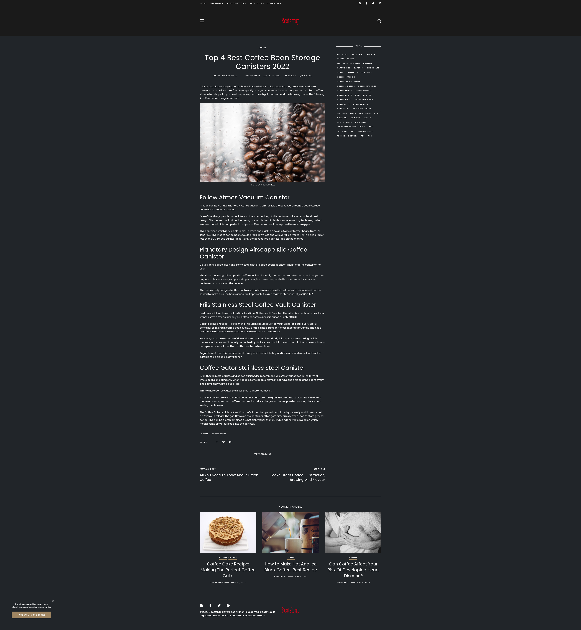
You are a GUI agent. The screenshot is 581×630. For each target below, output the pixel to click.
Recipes (232, 557)
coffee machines (367, 86)
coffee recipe (344, 95)
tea (362, 136)
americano (358, 54)
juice (362, 127)
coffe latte (343, 104)
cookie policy (44, 607)
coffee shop (344, 99)
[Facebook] (366, 3)
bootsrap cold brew (348, 63)
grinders (356, 118)
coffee (204, 434)
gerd (376, 113)
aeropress (342, 54)
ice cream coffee (346, 127)
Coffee (262, 47)
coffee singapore (363, 99)
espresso (342, 113)
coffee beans (219, 434)
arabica (371, 54)
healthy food (344, 122)
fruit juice (365, 113)
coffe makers (360, 104)
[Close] (53, 601)
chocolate (373, 68)
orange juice (365, 131)
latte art (342, 131)
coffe (340, 72)
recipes (341, 136)
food (353, 113)
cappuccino (344, 68)
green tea (342, 118)
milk (353, 131)
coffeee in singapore (348, 81)
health (367, 118)
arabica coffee (345, 59)
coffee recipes (363, 95)
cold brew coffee (361, 108)
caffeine (368, 63)
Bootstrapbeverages (225, 75)
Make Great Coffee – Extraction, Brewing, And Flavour (298, 477)
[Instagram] (359, 3)
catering (359, 68)
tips (370, 136)
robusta (353, 136)
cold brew (343, 108)
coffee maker (344, 90)
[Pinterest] (379, 3)
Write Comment (262, 454)
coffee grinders (346, 86)
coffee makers (363, 90)
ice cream (360, 122)
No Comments (252, 75)
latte (371, 127)
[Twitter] (373, 3)
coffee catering (346, 77)
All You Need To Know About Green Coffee (229, 477)
